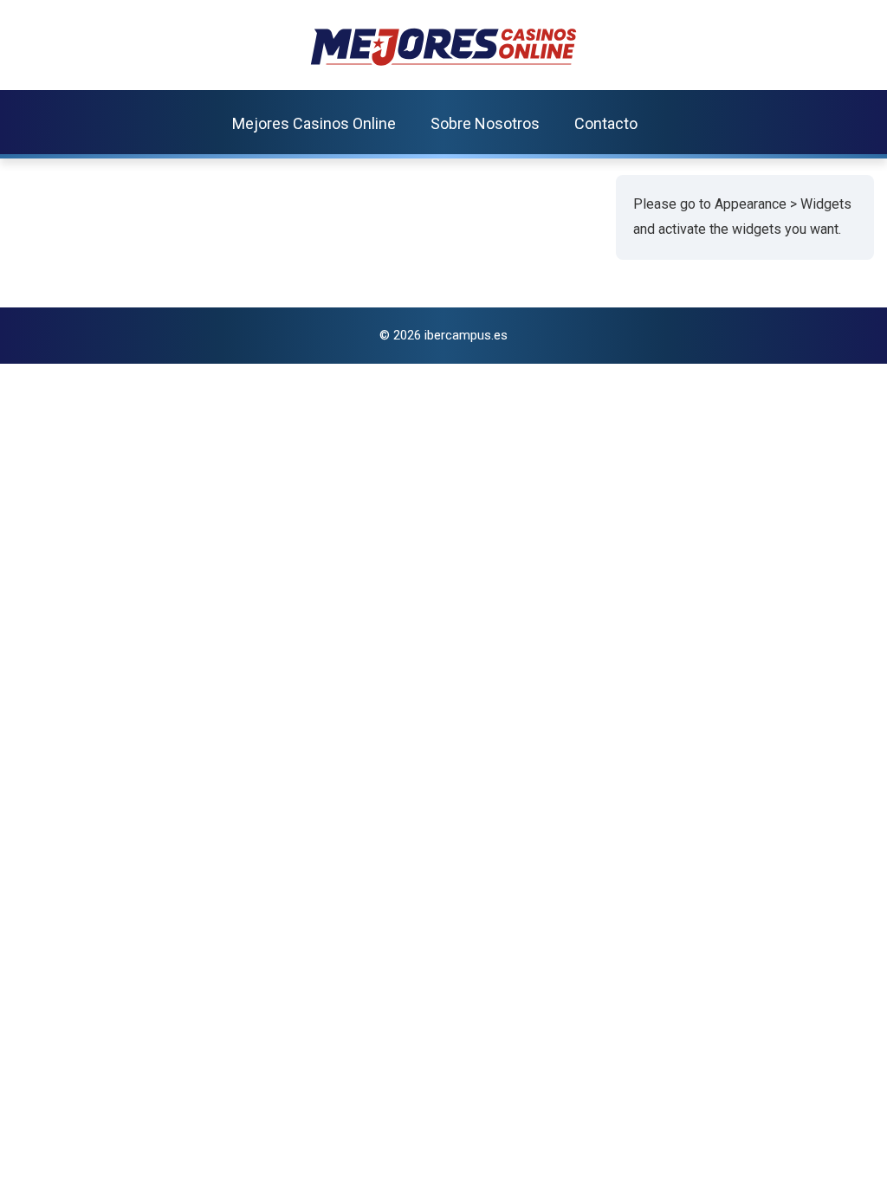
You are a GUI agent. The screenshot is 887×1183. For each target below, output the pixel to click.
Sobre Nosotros (485, 123)
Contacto (606, 123)
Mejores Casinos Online (314, 123)
